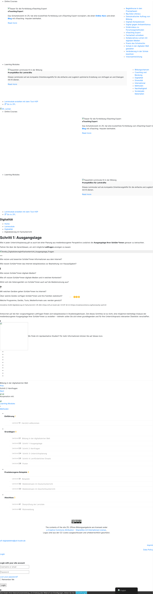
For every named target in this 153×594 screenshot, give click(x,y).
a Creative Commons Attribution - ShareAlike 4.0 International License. (76, 530)
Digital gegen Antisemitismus (138, 24)
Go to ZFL (11, 104)
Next (2, 391)
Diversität (139, 80)
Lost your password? (9, 577)
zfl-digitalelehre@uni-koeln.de (12, 541)
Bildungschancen (142, 70)
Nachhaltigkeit (141, 88)
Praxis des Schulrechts (135, 43)
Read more (12, 23)
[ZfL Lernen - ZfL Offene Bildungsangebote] (5, 109)
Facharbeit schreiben (135, 35)
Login (2, 554)
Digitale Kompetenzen (135, 22)
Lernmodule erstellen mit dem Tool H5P (21, 101)
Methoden (139, 86)
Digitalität (139, 78)
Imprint (150, 545)
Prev (2, 386)
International (140, 83)
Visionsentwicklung (134, 57)
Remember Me (7, 579)
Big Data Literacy (133, 14)
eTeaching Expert (133, 32)
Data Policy (148, 550)
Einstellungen (81, 593)
